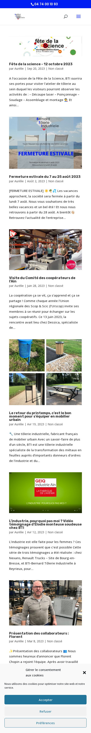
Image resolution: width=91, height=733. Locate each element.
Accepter (45, 700)
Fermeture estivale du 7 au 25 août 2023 (44, 177)
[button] (84, 672)
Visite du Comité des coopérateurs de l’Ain (42, 279)
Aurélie (19, 69)
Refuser (45, 711)
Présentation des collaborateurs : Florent (39, 635)
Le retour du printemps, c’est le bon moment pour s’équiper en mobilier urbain (40, 416)
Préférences (45, 723)
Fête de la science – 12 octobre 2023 (40, 64)
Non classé (55, 69)
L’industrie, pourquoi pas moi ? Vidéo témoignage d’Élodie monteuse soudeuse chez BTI (45, 524)
